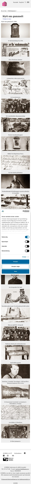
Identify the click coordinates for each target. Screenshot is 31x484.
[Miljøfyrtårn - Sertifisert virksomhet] (8, 459)
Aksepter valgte (15, 266)
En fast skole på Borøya (15, 172)
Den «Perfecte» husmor (15, 59)
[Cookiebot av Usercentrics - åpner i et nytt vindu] (22, 211)
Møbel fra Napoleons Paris (15, 153)
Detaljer (24, 256)
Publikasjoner (12, 11)
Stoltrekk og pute (15, 362)
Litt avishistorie (15, 97)
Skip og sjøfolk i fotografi (15, 325)
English (21, 2)
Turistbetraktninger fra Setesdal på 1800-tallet (15, 306)
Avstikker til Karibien (15, 422)
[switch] (27, 241)
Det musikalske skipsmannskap (15, 116)
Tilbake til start (7, 19)
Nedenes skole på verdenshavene (15, 344)
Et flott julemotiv (15, 441)
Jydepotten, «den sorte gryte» (15, 78)
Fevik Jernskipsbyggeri (15, 135)
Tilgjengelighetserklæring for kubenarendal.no (15, 479)
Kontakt (15, 2)
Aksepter (15, 261)
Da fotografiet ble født (15, 287)
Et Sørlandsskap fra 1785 (15, 40)
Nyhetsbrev (18, 453)
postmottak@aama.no (22, 469)
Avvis (15, 271)
